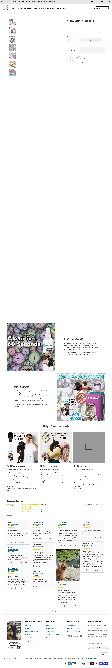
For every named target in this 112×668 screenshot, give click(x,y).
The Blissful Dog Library (52, 634)
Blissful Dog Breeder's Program (75, 628)
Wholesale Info (71, 625)
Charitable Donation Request (74, 631)
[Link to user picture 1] (68, 565)
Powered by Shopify (93, 658)
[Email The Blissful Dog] (2, 1)
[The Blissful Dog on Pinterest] (10, 1)
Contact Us (98, 50)
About (28, 1)
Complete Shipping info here (78, 62)
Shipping (73, 50)
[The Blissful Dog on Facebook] (5, 1)
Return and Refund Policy (52, 628)
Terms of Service (29, 637)
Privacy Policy (28, 641)
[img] (18, 527)
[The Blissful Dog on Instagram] (7, 1)
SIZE (68, 29)
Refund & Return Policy (31, 644)
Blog (45, 1)
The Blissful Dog (12, 658)
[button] (15, 8)
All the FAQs (28, 625)
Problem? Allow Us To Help (32, 631)
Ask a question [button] (100, 504)
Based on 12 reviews (12, 506)
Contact (33, 1)
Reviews (40, 1)
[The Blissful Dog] (6, 8)
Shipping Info (52, 1)
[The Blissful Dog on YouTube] (13, 1)
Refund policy (49, 637)
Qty (68, 36)
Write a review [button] (90, 504)
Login (103, 1)
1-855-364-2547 (19, 1)
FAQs (85, 50)
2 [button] (55, 611)
